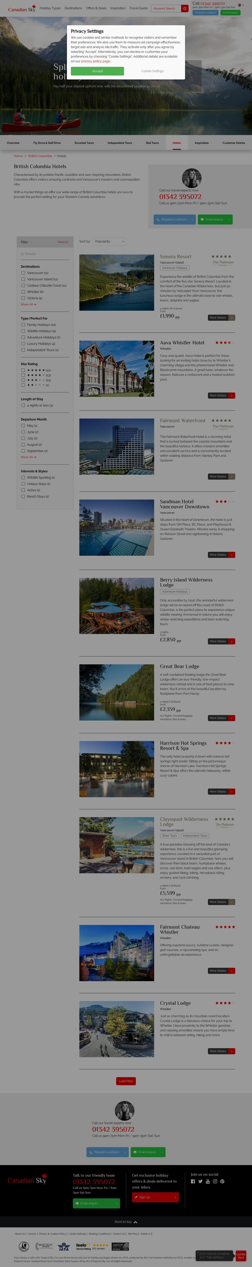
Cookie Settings (152, 71)
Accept (97, 71)
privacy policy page (95, 61)
